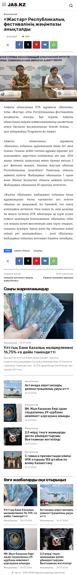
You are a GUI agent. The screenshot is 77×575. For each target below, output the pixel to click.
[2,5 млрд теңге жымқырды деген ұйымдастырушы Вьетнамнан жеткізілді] (13, 436)
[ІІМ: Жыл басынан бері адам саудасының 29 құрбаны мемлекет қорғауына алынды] (13, 413)
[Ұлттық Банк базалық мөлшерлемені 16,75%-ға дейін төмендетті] (38, 316)
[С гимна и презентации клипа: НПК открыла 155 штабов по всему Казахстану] (13, 460)
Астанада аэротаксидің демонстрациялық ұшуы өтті (47, 387)
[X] (28, 45)
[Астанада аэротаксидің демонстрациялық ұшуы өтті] (13, 389)
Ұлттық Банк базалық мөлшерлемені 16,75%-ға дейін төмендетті (38, 349)
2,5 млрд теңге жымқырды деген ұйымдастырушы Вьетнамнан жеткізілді (45, 436)
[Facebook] (19, 45)
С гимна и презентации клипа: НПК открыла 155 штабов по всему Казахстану (48, 459)
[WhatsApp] (53, 45)
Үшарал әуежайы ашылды (58, 277)
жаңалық (37, 250)
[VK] (45, 45)
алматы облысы (22, 250)
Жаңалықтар (10, 14)
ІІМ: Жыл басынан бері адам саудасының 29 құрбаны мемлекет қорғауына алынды (47, 412)
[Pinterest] (36, 45)
